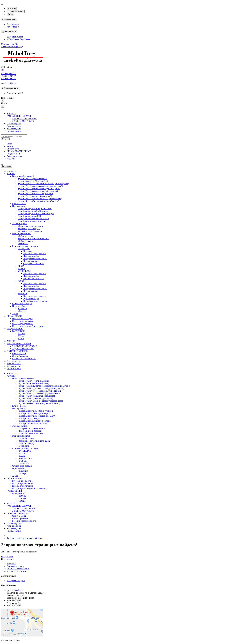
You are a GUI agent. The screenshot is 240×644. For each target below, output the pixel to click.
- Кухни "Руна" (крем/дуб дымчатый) (35, 398)
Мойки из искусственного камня (33, 238)
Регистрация (13, 24)
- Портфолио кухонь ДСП (30, 418)
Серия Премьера (20, 356)
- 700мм (21, 501)
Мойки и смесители (21, 233)
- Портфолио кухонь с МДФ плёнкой (35, 411)
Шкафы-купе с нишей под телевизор (29, 326)
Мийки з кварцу (25, 241)
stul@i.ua (12, 83)
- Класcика (23, 471)
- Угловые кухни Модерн (30, 431)
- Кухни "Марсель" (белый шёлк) (33, 383)
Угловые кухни (14, 128)
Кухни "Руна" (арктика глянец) (32, 178)
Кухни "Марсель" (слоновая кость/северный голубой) (43, 183)
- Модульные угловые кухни (31, 428)
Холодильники (30, 261)
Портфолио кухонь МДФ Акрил (33, 211)
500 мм (21, 336)
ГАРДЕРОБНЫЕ (14, 328)
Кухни (10, 146)
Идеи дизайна (18, 306)
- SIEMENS (23, 463)
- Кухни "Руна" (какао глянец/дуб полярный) (39, 393)
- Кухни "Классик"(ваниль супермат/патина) (39, 403)
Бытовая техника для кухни (25, 246)
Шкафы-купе (13, 149)
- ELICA (22, 453)
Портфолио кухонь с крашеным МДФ (36, 213)
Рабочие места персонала (24, 358)
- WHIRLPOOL (25, 458)
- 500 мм (22, 498)
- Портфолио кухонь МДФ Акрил (34, 413)
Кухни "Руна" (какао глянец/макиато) (35, 193)
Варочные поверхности (34, 253)
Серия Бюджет (19, 353)
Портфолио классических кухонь (33, 218)
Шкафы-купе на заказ (22, 321)
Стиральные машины (33, 263)
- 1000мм (22, 496)
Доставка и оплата (15, 11)
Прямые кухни (14, 131)
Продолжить (7, 556)
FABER (21, 268)
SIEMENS (22, 293)
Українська (24, 39)
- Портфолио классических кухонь (34, 421)
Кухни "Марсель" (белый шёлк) (33, 181)
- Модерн (22, 473)
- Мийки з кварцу (26, 443)
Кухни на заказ (14, 126)
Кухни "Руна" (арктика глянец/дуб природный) (40, 186)
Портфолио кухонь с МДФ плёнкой (35, 208)
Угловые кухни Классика (30, 231)
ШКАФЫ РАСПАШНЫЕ (19, 151)
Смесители (23, 243)
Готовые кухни (14, 123)
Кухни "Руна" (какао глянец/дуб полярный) (38, 191)
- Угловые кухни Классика (30, 433)
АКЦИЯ (11, 159)
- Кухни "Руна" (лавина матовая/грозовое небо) (40, 401)
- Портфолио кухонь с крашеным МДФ (36, 416)
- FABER (22, 456)
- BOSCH (22, 461)
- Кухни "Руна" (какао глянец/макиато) (36, 396)
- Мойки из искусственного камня (34, 441)
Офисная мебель (14, 156)
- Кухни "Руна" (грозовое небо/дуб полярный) (40, 391)
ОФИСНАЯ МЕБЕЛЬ (17, 351)
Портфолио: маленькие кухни (32, 221)
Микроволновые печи (33, 278)
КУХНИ (11, 173)
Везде (9, 144)
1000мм (21, 333)
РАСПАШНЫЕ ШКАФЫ (19, 116)
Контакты (12, 8)
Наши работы (18, 206)
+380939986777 (8, 78)
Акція (15, 313)
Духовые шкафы (31, 256)
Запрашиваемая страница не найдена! (24, 538)
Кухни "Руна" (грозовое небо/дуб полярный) (39, 188)
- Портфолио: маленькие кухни (32, 423)
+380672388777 (8, 73)
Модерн (21, 311)
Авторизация (13, 27)
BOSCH (21, 281)
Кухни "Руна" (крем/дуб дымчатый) (35, 196)
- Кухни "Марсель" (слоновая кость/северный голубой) (44, 386)
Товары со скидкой (16, 580)
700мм (21, 338)
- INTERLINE (24, 451)
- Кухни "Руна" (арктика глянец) (33, 381)
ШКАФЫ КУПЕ (14, 316)
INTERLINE (24, 248)
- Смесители (23, 446)
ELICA (21, 266)
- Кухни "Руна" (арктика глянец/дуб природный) (41, 388)
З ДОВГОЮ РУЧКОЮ (23, 121)
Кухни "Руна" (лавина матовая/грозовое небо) (40, 198)
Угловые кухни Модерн (29, 228)
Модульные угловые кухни (30, 226)
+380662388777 (8, 76)
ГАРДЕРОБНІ (13, 154)
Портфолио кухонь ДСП (29, 216)
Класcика (22, 308)
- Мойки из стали (26, 438)
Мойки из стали (25, 236)
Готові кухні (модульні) (23, 176)
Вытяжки (27, 251)
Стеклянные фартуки (22, 303)
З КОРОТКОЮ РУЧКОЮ (24, 118)
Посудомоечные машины (35, 258)
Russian (19, 37)
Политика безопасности (18, 568)
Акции (10, 14)
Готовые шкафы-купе (22, 318)
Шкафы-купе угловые (22, 323)
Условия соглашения (16, 571)
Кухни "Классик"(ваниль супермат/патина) (38, 201)
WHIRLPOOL (24, 271)
